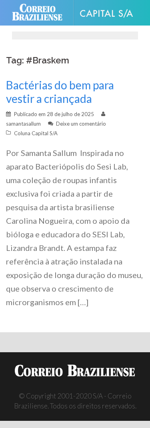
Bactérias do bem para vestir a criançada (60, 91)
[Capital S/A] (109, 13)
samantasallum (23, 123)
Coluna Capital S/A (36, 133)
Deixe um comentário (81, 123)
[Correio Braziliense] (40, 13)
